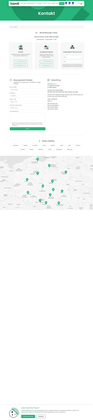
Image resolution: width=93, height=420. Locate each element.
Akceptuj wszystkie (28, 416)
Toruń (49, 149)
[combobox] (72, 57)
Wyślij (27, 128)
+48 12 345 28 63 (47, 61)
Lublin (61, 145)
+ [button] (91, 205)
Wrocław (69, 149)
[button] (23, 3)
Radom (31, 149)
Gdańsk (25, 145)
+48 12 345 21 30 (21, 61)
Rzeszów (40, 149)
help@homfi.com (47, 65)
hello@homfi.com (21, 65)
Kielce (44, 145)
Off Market (39, 3)
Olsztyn (78, 145)
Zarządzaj (41, 416)
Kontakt (62, 3)
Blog (57, 3)
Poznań (23, 149)
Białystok (15, 145)
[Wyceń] (73, 3)
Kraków (53, 145)
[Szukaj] (66, 3)
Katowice (35, 145)
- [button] (91, 208)
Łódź (69, 145)
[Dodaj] (69, 3)
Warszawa (59, 149)
